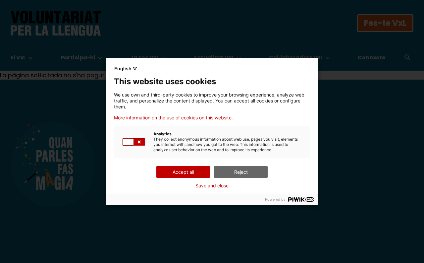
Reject (241, 172)
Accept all (183, 172)
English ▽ (125, 68)
